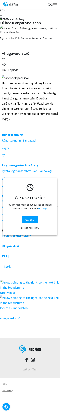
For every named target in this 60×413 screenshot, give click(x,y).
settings (42, 208)
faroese (7, 390)
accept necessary (30, 227)
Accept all (30, 219)
